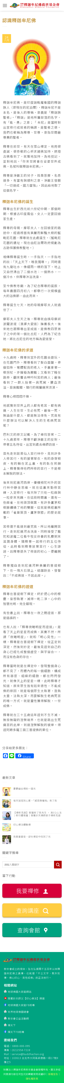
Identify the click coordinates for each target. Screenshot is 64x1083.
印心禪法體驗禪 (22, 824)
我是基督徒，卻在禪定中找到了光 (32, 836)
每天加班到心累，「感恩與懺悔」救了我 (35, 800)
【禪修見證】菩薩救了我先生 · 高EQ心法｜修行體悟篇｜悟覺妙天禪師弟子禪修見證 (37, 814)
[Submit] (58, 864)
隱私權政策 (32, 1078)
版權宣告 (53, 1074)
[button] (4, 5)
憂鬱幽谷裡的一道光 (24, 788)
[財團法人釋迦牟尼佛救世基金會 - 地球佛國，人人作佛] (34, 5)
